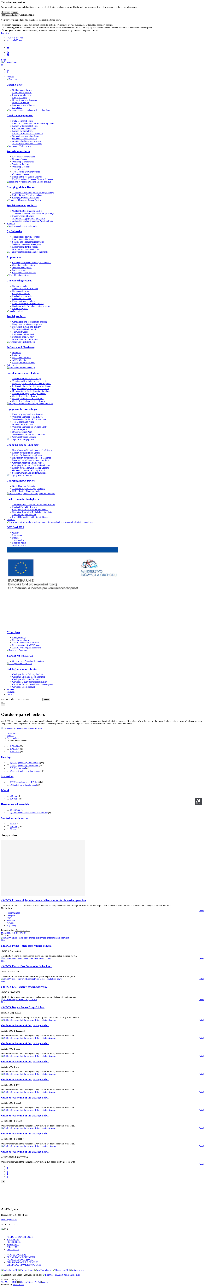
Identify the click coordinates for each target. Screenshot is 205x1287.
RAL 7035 (15, 751)
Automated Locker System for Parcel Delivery (32, 221)
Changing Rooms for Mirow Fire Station (30, 509)
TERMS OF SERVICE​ (20, 655)
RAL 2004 (15, 746)
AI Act (38, 1282)
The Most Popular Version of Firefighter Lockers (33, 504)
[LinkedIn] (8, 47)
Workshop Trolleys (20, 164)
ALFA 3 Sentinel (19, 360)
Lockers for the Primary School (26, 453)
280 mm (13, 796)
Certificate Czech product (23, 687)
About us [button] (11, 519)
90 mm (13, 829)
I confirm (5, 33)
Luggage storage (19, 97)
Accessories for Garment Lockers (27, 143)
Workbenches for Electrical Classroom (29, 434)
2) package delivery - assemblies (24, 765)
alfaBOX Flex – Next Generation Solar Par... (26, 966)
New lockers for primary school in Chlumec (31, 458)
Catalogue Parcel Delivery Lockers (27, 674)
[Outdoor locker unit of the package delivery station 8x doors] (28, 1020)
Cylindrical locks (19, 286)
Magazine (11, 692)
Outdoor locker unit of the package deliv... (25, 1025)
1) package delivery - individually (25, 762)
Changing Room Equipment (23, 444)
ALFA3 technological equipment (26, 647)
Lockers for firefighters (22, 131)
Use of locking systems (19, 280)
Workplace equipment (22, 267)
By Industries (14, 231)
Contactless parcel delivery (24, 272)
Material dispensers (20, 102)
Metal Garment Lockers (22, 121)
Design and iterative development (27, 324)
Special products (16, 316)
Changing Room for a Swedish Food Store (31, 465)
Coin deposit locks (20, 291)
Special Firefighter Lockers (24, 514)
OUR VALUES (15, 527)
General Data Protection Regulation (28, 661)
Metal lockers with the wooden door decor (31, 460)
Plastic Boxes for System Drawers (27, 177)
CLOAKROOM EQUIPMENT (21, 1257)
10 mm (13, 823)
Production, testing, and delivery (26, 327)
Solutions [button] (11, 223)
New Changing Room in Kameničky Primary (32, 450)
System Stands (18, 169)
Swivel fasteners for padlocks (25, 288)
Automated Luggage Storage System (28, 218)
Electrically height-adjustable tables (27, 414)
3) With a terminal (18, 768)
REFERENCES (14, 1242)
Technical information (32, 728)
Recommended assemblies (15, 804)
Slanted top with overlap (15, 817)
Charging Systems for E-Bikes (25, 197)
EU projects (13, 632)
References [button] (11, 365)
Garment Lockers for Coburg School (28, 470)
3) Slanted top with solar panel (23, 785)
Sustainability (18, 540)
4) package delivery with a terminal (25, 771)
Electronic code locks (21, 298)
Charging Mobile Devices (21, 187)
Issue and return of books (23, 105)
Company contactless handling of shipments (31, 262)
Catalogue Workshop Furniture (25, 679)
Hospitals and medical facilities (25, 249)
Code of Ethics (26, 1282)
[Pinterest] (8, 52)
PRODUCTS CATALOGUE (20, 1237)
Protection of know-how (23, 337)
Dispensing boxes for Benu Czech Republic (31, 383)
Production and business (23, 239)
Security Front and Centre (23, 362)
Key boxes (17, 107)
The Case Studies (20, 332)
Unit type (6, 757)
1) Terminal (15, 810)
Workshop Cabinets (21, 167)
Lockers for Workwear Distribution (27, 133)
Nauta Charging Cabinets (23, 486)
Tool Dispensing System (23, 422)
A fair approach (19, 545)
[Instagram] (8, 55)
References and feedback (23, 334)
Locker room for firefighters (23, 499)
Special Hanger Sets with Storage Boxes (30, 517)
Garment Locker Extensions (24, 138)
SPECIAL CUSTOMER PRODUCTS (24, 1265)
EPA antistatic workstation (23, 156)
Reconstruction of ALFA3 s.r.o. (26, 645)
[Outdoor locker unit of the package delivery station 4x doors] (28, 1038)
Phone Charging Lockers (23, 216)
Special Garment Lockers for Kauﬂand (29, 473)
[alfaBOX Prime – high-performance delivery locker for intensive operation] (43, 895)
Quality (15, 533)
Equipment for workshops (22, 409)
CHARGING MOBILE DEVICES (22, 1262)
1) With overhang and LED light (24, 782)
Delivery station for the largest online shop (31, 391)
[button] (2, 65)
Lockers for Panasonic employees (27, 455)
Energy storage (19, 637)
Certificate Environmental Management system (32, 684)
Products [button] (10, 77)
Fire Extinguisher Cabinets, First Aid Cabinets (32, 179)
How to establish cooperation (25, 339)
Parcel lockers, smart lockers (23, 373)
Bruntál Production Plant (23, 424)
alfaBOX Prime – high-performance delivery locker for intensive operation (43, 900)
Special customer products (22, 205)
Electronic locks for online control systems (31, 306)
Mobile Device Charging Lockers (27, 195)
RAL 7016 (15, 749)
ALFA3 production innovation (25, 642)
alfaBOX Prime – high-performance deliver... (26, 945)
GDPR (14, 1282)
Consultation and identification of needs (29, 322)
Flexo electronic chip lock (23, 301)
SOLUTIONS (13, 1239)
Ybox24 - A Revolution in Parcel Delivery (31, 381)
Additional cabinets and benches (26, 141)
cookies (45, 1282)
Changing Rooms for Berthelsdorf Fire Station (32, 512)
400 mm (13, 826)
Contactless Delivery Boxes (24, 396)
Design (15, 538)
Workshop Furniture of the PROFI (27, 417)
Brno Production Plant (22, 432)
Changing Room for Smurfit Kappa (28, 463)
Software (16, 355)
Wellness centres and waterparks (26, 244)
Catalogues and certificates (22, 669)
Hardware (16, 352)
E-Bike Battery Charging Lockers (27, 491)
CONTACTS (13, 1249)
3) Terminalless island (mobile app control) (29, 812)
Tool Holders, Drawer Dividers (26, 172)
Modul (5, 790)
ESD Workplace (19, 429)
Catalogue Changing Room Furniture (28, 677)
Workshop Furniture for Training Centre (29, 427)
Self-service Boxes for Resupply (26, 378)
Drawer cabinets (19, 159)
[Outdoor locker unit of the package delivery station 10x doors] (29, 1146)
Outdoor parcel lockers (22, 90)
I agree (14, 12)
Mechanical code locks (22, 296)
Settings (5, 12)
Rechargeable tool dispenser (24, 100)
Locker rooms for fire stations (25, 247)
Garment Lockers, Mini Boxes (25, 136)
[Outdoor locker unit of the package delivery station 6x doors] (28, 1110)
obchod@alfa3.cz (9, 1219)
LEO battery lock (20, 308)
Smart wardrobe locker (22, 95)
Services (10, 689)
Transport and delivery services (26, 237)
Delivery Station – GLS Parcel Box (28, 398)
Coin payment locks (21, 293)
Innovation (17, 535)
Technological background (24, 329)
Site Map (5, 1282)
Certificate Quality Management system (29, 682)
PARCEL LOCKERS (16, 1255)
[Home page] (8, 62)
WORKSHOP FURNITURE (20, 1260)
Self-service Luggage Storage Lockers (29, 393)
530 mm (13, 799)
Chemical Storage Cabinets (24, 437)
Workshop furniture (18, 151)
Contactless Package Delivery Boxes (28, 401)
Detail (201, 910)
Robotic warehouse (20, 640)
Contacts (10, 694)
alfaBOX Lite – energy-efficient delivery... (24, 986)
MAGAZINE (13, 1244)
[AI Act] (198, 801)
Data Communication (21, 357)
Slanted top (7, 776)
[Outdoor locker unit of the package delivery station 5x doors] (28, 1074)
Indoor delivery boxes (22, 92)
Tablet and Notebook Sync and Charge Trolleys (33, 192)
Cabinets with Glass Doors (24, 128)
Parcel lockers (14, 84)
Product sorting (8, 930)
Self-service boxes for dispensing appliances (31, 386)
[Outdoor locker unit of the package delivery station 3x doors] (28, 1056)
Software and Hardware (20, 347)
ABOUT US (12, 1247)
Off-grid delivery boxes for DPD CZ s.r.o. (30, 388)
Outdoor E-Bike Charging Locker (27, 211)
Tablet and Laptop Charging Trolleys (28, 488)
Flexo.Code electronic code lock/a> (28, 303)
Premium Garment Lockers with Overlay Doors (33, 123)
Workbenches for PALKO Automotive (29, 419)
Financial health (19, 543)
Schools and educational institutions (28, 242)
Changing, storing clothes (23, 265)
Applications (14, 257)
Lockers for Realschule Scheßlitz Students (30, 468)
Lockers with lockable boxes (25, 126)
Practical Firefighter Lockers (24, 507)
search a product (8, 699)
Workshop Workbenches (23, 162)
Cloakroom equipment (20, 115)
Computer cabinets (20, 174)
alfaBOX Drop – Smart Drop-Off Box (22, 1007)
